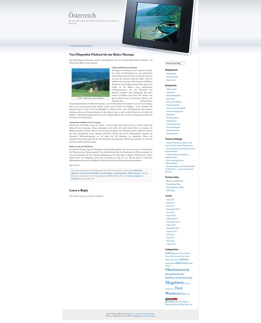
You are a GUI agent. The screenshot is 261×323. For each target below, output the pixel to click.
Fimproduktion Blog (175, 187)
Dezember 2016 (173, 209)
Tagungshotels (169, 289)
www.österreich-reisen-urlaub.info (143, 313)
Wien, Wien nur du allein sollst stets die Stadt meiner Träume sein (179, 144)
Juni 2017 (171, 202)
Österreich (82, 15)
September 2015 (173, 221)
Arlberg (169, 253)
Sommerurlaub (106, 173)
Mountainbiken (170, 263)
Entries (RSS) (112, 316)
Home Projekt (172, 76)
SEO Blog (171, 190)
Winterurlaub (172, 133)
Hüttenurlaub (169, 260)
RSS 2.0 (111, 176)
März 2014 (171, 225)
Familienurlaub (173, 105)
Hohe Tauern (185, 256)
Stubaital (187, 283)
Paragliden (171, 274)
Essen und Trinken (174, 101)
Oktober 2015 (172, 218)
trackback (75, 179)
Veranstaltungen (173, 127)
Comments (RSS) (125, 316)
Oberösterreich (177, 269)
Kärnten (184, 259)
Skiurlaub (171, 114)
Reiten (180, 274)
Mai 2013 (171, 240)
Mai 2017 (171, 206)
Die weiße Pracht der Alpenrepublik (174, 161)
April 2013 (171, 244)
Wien (183, 293)
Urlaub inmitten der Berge (81, 45)
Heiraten (178, 256)
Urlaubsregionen (120, 173)
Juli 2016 (170, 212)
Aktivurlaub (137, 170)
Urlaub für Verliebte (143, 45)
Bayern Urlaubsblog (175, 180)
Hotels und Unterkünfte (89, 173)
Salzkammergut (183, 277)
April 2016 (171, 215)
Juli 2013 (170, 234)
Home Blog (171, 73)
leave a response (134, 176)
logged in (84, 196)
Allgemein (75, 173)
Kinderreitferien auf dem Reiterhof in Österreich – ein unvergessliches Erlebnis (180, 169)
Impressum (171, 79)
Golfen (77, 165)
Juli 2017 (170, 199)
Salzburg (170, 277)
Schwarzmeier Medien (147, 316)
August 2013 (172, 231)
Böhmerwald (178, 253)
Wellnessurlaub (134, 173)
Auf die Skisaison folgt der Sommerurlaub (176, 155)
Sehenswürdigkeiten (175, 111)
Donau (167, 256)
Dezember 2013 (173, 228)
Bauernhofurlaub (174, 95)
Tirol (178, 287)
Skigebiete (174, 282)
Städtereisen (172, 120)
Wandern (172, 293)
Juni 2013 (171, 237)
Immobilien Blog (174, 184)
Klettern (177, 260)
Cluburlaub (186, 253)
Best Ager (171, 98)
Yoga (188, 294)
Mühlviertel (181, 263)
